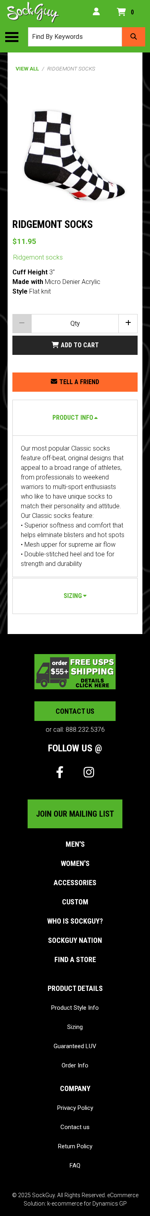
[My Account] (96, 12)
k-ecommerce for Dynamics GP (87, 1203)
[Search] (133, 36)
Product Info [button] (72, 417)
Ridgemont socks (38, 257)
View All (27, 68)
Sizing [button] (73, 596)
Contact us (75, 711)
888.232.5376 (85, 729)
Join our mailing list (75, 814)
